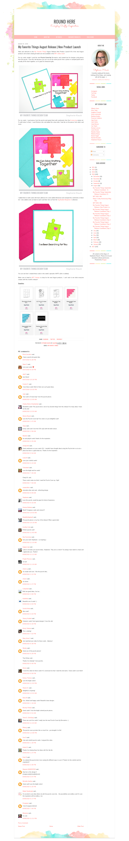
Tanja (24, 426)
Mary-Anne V (26, 638)
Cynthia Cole (26, 527)
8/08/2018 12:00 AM (30, 399)
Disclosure (90, 37)
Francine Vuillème (96, 118)
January (95, 244)
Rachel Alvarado (96, 137)
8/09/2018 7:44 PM (29, 808)
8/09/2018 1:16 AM (29, 703)
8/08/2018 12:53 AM (30, 411)
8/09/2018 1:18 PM (29, 743)
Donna (24, 668)
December (96, 176)
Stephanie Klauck (101, 71)
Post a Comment (23, 823)
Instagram (94, 91)
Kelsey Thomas (27, 678)
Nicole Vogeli (95, 136)
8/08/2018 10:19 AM (30, 522)
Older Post (80, 826)
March (95, 240)
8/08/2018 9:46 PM (29, 663)
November (96, 179)
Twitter (93, 95)
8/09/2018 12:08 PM (30, 733)
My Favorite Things (40, 51)
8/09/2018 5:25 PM (29, 786)
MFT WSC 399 (97, 203)
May (94, 235)
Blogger (104, 260)
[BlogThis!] (60, 343)
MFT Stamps (36, 277)
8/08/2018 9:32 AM (29, 502)
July (94, 230)
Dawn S (25, 364)
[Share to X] (62, 343)
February (96, 242)
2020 (93, 169)
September (96, 183)
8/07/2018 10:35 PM (30, 389)
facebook (45, 339)
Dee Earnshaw (27, 537)
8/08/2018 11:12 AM (30, 554)
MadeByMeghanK (28, 517)
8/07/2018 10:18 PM (30, 379)
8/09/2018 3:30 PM (29, 765)
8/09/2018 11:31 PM (30, 818)
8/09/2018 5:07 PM (29, 776)
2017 (93, 246)
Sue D (24, 737)
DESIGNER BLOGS (69, 836)
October (95, 181)
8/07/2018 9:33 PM (29, 369)
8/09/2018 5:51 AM (29, 713)
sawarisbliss (26, 487)
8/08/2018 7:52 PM (29, 633)
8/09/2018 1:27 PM (29, 752)
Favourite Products (74, 37)
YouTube (93, 93)
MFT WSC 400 (97, 196)
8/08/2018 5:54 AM (29, 453)
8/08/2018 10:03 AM (30, 512)
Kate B (25, 757)
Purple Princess (27, 559)
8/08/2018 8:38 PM (29, 643)
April (94, 237)
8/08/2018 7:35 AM (29, 473)
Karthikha (25, 598)
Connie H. (25, 384)
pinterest (59, 339)
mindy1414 (26, 445)
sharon (25, 579)
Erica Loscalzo (27, 354)
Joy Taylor (94, 126)
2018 (93, 174)
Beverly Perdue (27, 707)
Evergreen (26, 803)
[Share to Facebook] (64, 343)
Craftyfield (26, 589)
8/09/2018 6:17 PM (29, 798)
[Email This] (58, 343)
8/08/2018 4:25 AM (29, 441)
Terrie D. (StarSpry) (28, 717)
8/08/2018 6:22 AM (29, 463)
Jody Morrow (95, 124)
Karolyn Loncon (95, 128)
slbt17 (24, 374)
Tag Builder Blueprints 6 (65, 200)
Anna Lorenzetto (96, 114)
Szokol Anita (26, 608)
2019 (93, 172)
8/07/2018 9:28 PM (29, 360)
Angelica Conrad (96, 112)
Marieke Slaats (95, 132)
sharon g (25, 569)
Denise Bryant (27, 416)
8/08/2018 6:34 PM (29, 624)
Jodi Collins (94, 122)
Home (35, 37)
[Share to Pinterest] (65, 343)
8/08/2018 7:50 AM (29, 483)
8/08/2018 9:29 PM (29, 653)
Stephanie (26, 497)
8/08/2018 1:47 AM (29, 421)
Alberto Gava (95, 108)
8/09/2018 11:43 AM (30, 723)
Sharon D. (26, 688)
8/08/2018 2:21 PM (29, 574)
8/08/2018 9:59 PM (29, 673)
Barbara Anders (95, 116)
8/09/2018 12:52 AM (30, 693)
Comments (95, 155)
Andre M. (25, 747)
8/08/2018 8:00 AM (29, 493)
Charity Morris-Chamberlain (31, 404)
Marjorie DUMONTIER (29, 769)
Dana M (25, 697)
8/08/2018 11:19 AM (30, 564)
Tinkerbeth (26, 467)
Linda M (25, 458)
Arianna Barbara (27, 507)
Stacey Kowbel (27, 618)
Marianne (25, 813)
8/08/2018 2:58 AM (29, 431)
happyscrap (26, 547)
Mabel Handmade (28, 791)
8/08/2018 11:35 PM (30, 683)
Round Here (64, 21)
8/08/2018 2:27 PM (29, 584)
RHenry (25, 727)
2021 (93, 167)
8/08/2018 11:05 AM (30, 532)
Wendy (25, 648)
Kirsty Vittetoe (27, 628)
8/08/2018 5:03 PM (29, 614)
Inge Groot (94, 120)
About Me (46, 37)
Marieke (25, 436)
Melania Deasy (95, 134)
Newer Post (21, 826)
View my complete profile (101, 79)
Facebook (94, 97)
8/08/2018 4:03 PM (29, 604)
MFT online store (59, 53)
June (94, 233)
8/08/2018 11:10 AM (30, 542)
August (95, 185)
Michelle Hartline (27, 781)
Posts (94, 151)
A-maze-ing (73, 120)
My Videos (59, 37)
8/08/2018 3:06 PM (29, 594)
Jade (24, 394)
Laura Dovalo (95, 130)
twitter (52, 339)
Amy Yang (94, 110)
